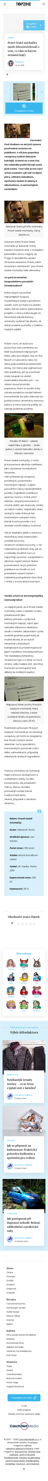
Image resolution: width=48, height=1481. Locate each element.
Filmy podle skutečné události (21, 1334)
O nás (24, 1405)
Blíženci (37, 1010)
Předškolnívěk (11, 1457)
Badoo (9, 1324)
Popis (9, 1366)
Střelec (24, 983)
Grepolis (10, 1292)
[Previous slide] (8, 92)
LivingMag (10, 1463)
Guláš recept (13, 1311)
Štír (36, 983)
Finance (11, 1140)
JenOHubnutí (32, 1463)
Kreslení (10, 1284)
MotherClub (34, 1451)
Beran (37, 997)
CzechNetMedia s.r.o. (29, 1439)
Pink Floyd (11, 1355)
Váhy (24, 997)
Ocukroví (20, 1463)
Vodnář (11, 997)
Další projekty (24, 1409)
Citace (9, 1272)
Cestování (12, 1213)
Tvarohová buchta (15, 1303)
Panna (11, 969)
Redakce (19, 62)
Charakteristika (14, 1374)
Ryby (11, 983)
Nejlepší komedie (15, 1347)
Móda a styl (12, 1074)
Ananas (10, 1320)
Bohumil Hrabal (14, 1378)
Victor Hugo (12, 1382)
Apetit (11, 37)
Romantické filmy (15, 1343)
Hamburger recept (16, 1307)
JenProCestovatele (15, 1460)
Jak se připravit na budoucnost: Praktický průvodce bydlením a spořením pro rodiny (22, 1151)
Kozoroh (37, 969)
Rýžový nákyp (13, 1315)
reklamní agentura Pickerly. (20, 1448)
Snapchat (11, 1288)
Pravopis (10, 1276)
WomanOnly (21, 1451)
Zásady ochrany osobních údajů (24, 1414)
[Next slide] (39, 92)
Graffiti (9, 1280)
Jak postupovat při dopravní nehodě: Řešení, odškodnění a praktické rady (23, 1225)
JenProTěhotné (27, 1454)
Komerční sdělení (23, 1095)
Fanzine (23, 1457)
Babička (10, 1338)
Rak (24, 1010)
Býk (24, 969)
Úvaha (9, 1370)
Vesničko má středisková (18, 1351)
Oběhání (13, 1454)
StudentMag (34, 1457)
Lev (11, 1010)
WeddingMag (32, 1460)
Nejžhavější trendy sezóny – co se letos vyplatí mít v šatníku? (21, 1084)
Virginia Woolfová (15, 1386)
